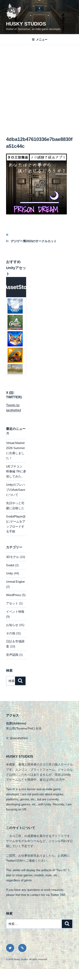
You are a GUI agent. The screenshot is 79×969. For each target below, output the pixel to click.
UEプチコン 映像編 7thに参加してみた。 (16, 471)
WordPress (13, 595)
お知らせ (12, 625)
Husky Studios (26, 24)
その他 (10, 633)
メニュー (41, 39)
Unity (9, 573)
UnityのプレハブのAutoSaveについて (15, 489)
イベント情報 (15, 611)
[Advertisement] (39, 86)
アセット (12, 603)
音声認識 (12, 654)
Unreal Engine (15, 581)
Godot (10, 565)
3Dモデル (12, 557)
